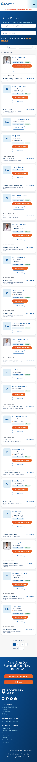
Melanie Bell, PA (17, 606)
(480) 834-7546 (30, 185)
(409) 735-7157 (30, 159)
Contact (4, 714)
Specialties (11, 47)
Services (4, 737)
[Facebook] (7, 698)
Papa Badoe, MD (18, 449)
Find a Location (6, 733)
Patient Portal (6, 728)
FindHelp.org (6, 742)
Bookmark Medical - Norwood (10, 563)
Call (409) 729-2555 (20, 617)
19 (22, 644)
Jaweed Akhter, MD (19, 86)
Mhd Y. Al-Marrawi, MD (20, 119)
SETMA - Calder (7, 439)
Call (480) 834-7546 (20, 173)
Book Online (19, 394)
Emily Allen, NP (17, 136)
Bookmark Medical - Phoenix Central (12, 78)
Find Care (18, 682)
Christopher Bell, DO (19, 573)
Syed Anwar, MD (18, 290)
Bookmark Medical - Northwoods (11, 472)
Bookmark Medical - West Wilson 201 (12, 406)
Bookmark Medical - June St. (10, 534)
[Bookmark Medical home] (7, 3)
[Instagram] (15, 698)
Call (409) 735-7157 (20, 146)
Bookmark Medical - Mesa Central (11, 216)
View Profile (19, 70)
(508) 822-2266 (30, 472)
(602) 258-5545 (30, 78)
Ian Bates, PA (16, 511)
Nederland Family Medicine (10, 596)
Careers (4, 709)
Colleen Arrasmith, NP (20, 386)
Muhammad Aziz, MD (20, 416)
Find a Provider (6, 735)
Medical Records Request (9, 731)
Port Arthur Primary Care (9, 629)
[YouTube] (11, 698)
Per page (15, 648)
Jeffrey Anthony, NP (19, 257)
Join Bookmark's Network (10, 721)
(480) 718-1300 (30, 360)
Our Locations (6, 711)
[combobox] (18, 26)
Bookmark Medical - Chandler (10, 360)
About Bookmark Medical (9, 707)
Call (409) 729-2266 (20, 584)
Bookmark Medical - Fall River (10, 247)
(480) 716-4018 (30, 216)
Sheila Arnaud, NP (18, 370)
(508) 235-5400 (30, 247)
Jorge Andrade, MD (19, 224)
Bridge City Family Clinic (9, 159)
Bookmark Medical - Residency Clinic (12, 185)
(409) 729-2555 (30, 629)
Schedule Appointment (22, 66)
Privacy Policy (25, 754)
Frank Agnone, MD (18, 57)
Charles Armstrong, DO (20, 339)
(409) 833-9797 (30, 109)
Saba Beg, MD (17, 543)
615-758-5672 (30, 406)
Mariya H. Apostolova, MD (21, 323)
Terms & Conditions (13, 754)
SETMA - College (7, 109)
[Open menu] (34, 4)
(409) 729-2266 (30, 596)
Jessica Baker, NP (18, 481)
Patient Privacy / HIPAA (14, 757)
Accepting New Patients (25, 47)
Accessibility (26, 757)
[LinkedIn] (3, 698)
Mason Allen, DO (18, 167)
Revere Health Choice (8, 740)
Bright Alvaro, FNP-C (19, 195)
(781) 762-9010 (30, 563)
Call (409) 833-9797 (20, 97)
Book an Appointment (18, 676)
